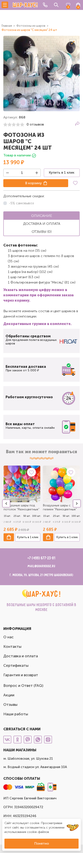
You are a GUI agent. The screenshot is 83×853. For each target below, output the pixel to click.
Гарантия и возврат (20, 675)
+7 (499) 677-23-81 (41, 558)
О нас (8, 637)
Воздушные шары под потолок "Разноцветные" (21, 507)
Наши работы (15, 714)
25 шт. (17, 516)
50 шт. (27, 516)
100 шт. (36, 516)
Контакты (12, 646)
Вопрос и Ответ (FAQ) (23, 685)
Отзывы (10, 704)
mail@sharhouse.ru (41, 566)
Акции (8, 695)
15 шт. (7, 516)
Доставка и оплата (20, 656)
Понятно (41, 843)
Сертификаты (16, 665)
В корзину (33, 183)
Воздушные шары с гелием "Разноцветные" (60, 507)
